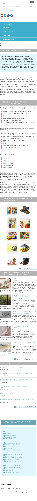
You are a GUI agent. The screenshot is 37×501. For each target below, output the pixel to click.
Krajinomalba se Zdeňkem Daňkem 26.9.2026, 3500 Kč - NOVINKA (22, 296)
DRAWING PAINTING (10, 435)
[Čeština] (1, 4)
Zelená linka (5, 8)
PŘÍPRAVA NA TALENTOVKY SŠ (13, 469)
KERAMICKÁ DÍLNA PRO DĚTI (12, 459)
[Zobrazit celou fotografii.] (12, 210)
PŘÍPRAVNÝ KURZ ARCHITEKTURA (14, 454)
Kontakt (12, 8)
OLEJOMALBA (9, 446)
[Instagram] (8, 15)
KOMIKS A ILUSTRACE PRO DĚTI (13, 461)
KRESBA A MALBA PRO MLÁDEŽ (13, 467)
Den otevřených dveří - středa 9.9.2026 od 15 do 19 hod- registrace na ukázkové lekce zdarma (16, 380)
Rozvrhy (29, 6)
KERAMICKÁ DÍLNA (10, 448)
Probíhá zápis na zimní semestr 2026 (11, 368)
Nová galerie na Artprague (7, 393)
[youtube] (2, 15)
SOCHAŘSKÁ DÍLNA (10, 471)
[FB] (11, 15)
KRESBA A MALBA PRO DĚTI (12, 465)
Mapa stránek (15, 6)
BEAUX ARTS (8, 433)
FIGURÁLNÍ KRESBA (10, 437)
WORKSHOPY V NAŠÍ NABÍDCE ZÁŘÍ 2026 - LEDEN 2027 (16, 373)
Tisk (25, 6)
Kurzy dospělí (14, 44)
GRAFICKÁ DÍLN (9, 439)
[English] (3, 4)
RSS (21, 6)
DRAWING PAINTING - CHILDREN (13, 457)
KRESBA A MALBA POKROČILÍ (12, 443)
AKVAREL (7, 432)
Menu (32, 2)
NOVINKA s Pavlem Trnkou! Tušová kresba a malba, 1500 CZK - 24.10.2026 (24, 312)
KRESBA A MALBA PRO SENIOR (13, 445)
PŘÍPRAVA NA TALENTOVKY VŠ (13, 456)
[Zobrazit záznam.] (5, 283)
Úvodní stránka (6, 6)
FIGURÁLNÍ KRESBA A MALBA (13, 450)
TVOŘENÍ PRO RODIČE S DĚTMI (13, 472)
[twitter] (5, 15)
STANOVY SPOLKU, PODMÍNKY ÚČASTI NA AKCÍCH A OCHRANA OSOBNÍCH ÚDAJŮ (18, 422)
